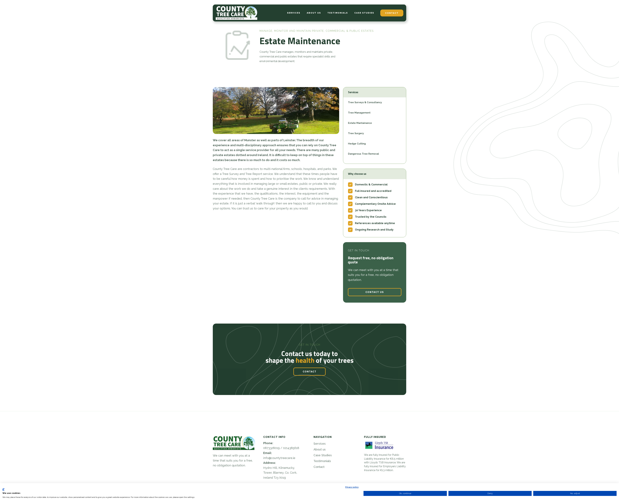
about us (314, 13)
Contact (319, 466)
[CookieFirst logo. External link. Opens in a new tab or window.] (3, 489)
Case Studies (323, 455)
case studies (364, 13)
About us (320, 449)
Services (320, 443)
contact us (374, 292)
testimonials (337, 13)
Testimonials (322, 461)
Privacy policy (352, 487)
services (293, 13)
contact (391, 13)
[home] (236, 13)
